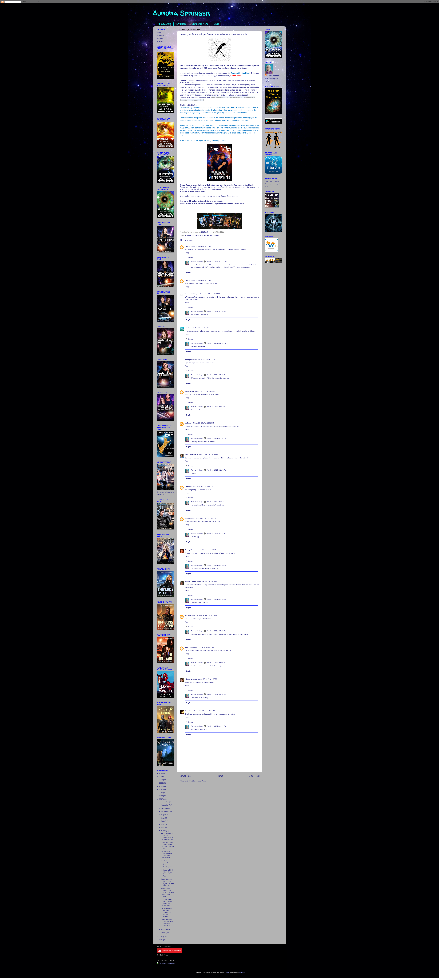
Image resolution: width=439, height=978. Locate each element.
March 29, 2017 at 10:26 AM (204, 711)
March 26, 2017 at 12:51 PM (207, 455)
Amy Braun (189, 647)
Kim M (187, 246)
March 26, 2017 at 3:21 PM (216, 533)
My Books (181, 24)
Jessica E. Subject (192, 294)
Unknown (189, 423)
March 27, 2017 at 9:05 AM (216, 599)
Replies (190, 257)
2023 (161, 780)
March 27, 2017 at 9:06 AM (216, 631)
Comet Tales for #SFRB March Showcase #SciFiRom (167, 922)
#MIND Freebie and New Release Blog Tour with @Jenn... (166, 912)
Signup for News (200, 24)
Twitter (159, 33)
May (163, 824)
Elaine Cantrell (190, 615)
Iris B (187, 328)
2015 (161, 940)
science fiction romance (210, 235)
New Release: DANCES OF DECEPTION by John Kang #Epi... (167, 892)
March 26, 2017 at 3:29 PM (207, 550)
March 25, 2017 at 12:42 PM (217, 261)
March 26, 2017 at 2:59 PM (206, 518)
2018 (161, 796)
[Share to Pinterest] (223, 232)
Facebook (160, 35)
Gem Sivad (189, 711)
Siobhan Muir (190, 518)
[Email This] (214, 232)
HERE (267, 186)
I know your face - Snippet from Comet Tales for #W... (167, 845)
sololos (226, 972)
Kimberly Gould (191, 679)
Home (220, 776)
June (163, 821)
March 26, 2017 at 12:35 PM (203, 423)
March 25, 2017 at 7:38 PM (216, 311)
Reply (187, 253)
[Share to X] (218, 232)
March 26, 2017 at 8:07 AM (216, 375)
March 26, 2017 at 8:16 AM (205, 391)
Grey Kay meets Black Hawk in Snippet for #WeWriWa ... (167, 902)
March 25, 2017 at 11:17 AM (201, 246)
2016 (161, 937)
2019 (161, 793)
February (164, 929)
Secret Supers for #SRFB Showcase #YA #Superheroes (167, 836)
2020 (161, 789)
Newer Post (185, 776)
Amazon (160, 41)
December (165, 802)
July (162, 818)
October (164, 808)
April (163, 827)
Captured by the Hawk (193, 235)
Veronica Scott (190, 455)
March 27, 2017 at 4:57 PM (216, 694)
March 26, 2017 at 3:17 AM (205, 359)
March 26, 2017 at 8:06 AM (216, 343)
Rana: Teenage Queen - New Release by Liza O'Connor (167, 882)
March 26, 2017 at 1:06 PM (203, 486)
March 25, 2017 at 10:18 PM (200, 328)
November (165, 805)
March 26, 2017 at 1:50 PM (216, 502)
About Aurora (164, 24)
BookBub (160, 38)
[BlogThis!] (216, 232)
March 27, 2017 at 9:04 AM (216, 565)
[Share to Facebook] (221, 232)
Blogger (242, 972)
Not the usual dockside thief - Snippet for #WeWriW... (167, 855)
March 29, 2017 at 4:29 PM (216, 726)
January (164, 933)
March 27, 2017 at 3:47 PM (208, 679)
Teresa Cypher (190, 581)
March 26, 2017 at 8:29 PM (207, 615)
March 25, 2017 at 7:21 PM (210, 294)
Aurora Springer (181, 13)
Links (216, 24)
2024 (161, 776)
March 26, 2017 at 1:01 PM (216, 438)
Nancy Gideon (190, 550)
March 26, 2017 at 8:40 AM (216, 407)
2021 (161, 786)
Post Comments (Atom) (197, 781)
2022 (161, 783)
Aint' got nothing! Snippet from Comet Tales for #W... (167, 873)
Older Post (254, 776)
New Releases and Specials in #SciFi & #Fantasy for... (167, 864)
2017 (161, 799)
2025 (161, 773)
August (164, 815)
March (163, 831)
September (165, 811)
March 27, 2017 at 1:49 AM (204, 647)
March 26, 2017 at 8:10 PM (207, 581)
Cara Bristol (189, 391)
